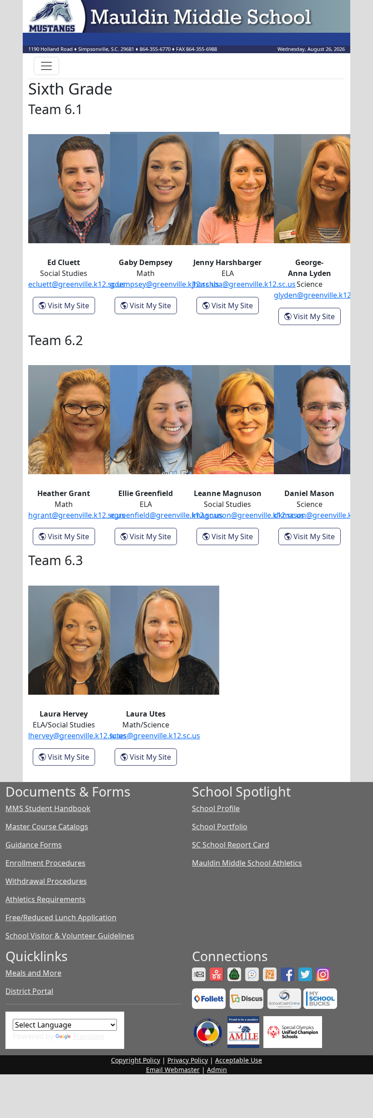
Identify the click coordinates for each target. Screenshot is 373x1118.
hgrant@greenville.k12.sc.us (76, 515)
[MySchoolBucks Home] (320, 998)
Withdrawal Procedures (46, 881)
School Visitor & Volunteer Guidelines (69, 936)
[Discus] (248, 998)
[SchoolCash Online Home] (285, 998)
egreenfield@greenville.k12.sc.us (166, 515)
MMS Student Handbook (48, 808)
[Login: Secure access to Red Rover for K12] (218, 973)
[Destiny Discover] (210, 998)
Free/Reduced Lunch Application (60, 917)
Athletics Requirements (45, 899)
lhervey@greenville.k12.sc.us (77, 736)
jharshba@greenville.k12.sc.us (244, 284)
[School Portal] (235, 973)
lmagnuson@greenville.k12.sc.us (248, 515)
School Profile (216, 808)
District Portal (29, 991)
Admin (217, 1069)
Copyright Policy (135, 1060)
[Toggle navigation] (46, 66)
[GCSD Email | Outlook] (200, 973)
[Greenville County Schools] (271, 973)
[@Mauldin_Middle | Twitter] (306, 973)
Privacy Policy (187, 1060)
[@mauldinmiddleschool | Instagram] (324, 973)
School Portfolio (219, 827)
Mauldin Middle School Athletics (247, 863)
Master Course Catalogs (46, 827)
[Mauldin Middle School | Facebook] (289, 973)
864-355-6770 (155, 48)
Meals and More (33, 973)
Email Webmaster (173, 1069)
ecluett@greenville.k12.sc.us (76, 284)
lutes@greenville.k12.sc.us (155, 736)
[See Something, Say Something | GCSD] (253, 973)
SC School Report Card (230, 845)
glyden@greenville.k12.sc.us (322, 295)
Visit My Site (70, 305)
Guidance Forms (33, 845)
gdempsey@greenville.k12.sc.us (164, 284)
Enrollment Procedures (45, 863)
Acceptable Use (238, 1060)
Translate (88, 1036)
